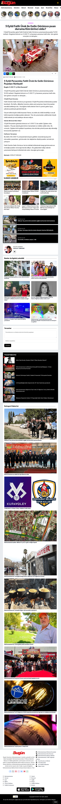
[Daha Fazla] (13, 73)
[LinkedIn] (21, 771)
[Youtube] (24, 771)
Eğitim (6, 781)
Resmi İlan (49, 8)
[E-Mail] (14, 252)
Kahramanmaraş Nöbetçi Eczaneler (47, 752)
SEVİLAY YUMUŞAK (9, 77)
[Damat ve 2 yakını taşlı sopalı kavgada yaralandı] (17, 310)
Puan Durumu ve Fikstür (44, 761)
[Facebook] (10, 771)
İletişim (33, 785)
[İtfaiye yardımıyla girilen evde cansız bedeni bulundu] (17, 268)
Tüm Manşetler (42, 762)
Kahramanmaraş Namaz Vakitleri (46, 755)
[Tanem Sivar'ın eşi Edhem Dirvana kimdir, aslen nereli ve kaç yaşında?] (44, 268)
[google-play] (38, 789)
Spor (42, 8)
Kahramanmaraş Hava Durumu (45, 753)
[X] (13, 771)
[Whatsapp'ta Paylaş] (10, 73)
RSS (16, 796)
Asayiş (37, 8)
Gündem (16, 8)
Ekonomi (30, 8)
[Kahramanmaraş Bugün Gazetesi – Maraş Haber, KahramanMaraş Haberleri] (8, 3)
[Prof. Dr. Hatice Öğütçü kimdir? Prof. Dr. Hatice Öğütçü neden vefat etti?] (44, 288)
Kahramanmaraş (6, 8)
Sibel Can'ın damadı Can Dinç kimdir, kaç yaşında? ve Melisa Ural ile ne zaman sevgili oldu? (16, 299)
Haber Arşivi (41, 766)
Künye (56, 8)
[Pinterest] (16, 771)
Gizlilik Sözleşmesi (9, 785)
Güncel (23, 8)
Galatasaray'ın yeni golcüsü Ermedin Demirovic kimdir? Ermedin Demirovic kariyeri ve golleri (43, 320)
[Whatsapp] (27, 771)
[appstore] (23, 789)
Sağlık (32, 779)
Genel (33, 776)
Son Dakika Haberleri (43, 764)
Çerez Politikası (9, 783)
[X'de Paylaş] (7, 73)
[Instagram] (18, 771)
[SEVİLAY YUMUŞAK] (8, 249)
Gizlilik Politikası (35, 783)
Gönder (7, 345)
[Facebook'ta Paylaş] (5, 73)
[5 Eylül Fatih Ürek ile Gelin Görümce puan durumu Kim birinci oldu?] (30, 55)
